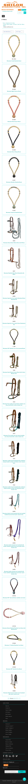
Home (4, 23)
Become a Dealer (9, 741)
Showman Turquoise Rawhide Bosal (14, 212)
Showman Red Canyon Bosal (14, 121)
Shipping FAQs (8, 746)
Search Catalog (8, 710)
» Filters (4, 19)
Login (6, 765)
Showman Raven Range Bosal (14, 151)
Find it (21, 771)
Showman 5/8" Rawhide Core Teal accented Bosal (14, 348)
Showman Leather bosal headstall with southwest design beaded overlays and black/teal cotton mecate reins (14, 488)
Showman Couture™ (9, 726)
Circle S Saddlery (9, 732)
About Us (7, 705)
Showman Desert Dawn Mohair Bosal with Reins (14, 242)
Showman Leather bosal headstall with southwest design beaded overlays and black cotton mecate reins (14, 462)
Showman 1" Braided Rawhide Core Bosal (14, 645)
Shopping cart (11, 762)
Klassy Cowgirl (8, 734)
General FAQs (8, 739)
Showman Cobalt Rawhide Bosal (14, 60)
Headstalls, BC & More (10, 23)
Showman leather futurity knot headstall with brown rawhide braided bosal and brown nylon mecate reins (14, 572)
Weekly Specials (9, 716)
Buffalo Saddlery (9, 730)
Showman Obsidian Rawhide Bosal (14, 182)
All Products (8, 712)
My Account (5, 767)
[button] (24, 779)
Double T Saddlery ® (9, 728)
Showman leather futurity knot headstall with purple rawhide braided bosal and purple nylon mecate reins (14, 546)
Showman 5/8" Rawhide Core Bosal (14, 669)
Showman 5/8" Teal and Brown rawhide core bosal (14, 597)
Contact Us (8, 708)
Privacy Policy (8, 750)
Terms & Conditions (9, 748)
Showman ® (8, 723)
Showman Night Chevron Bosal (14, 91)
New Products (8, 714)
